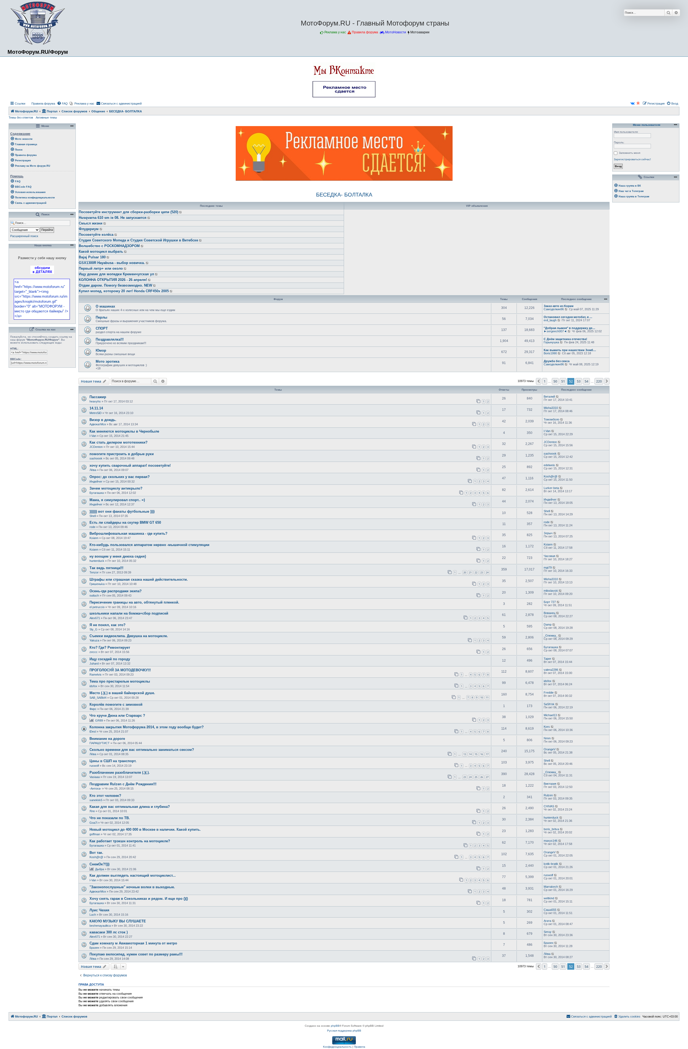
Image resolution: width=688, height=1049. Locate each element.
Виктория (550, 783)
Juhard (94, 663)
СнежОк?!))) (99, 864)
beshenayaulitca (100, 925)
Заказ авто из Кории (559, 306)
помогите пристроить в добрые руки (121, 454)
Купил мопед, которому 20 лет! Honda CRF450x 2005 (124, 291)
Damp (547, 624)
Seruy (547, 931)
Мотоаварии (419, 32)
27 (487, 777)
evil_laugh (550, 320)
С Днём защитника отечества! (565, 339)
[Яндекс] (638, 103)
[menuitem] (41, 103)
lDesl (92, 731)
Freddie (549, 692)
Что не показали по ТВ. (109, 818)
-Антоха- (95, 788)
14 (470, 754)
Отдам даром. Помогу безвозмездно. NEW (115, 285)
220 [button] (599, 381)
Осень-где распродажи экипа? (115, 591)
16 (481, 754)
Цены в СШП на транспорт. (113, 761)
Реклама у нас (335, 32)
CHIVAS (549, 806)
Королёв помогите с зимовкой (115, 704)
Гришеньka (97, 584)
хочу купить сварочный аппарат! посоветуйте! (130, 465)
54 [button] (586, 381)
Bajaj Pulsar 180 (92, 257)
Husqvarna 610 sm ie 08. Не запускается (112, 218)
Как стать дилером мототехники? (118, 442)
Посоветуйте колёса (96, 235)
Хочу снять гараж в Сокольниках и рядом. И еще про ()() (138, 899)
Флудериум (89, 229)
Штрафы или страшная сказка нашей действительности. (138, 579)
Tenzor (94, 572)
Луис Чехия (99, 910)
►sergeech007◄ (555, 331)
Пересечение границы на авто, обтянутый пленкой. (134, 602)
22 (476, 572)
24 (487, 572)
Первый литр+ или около (101, 268)
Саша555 (550, 909)
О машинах (105, 306)
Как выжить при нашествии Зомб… (570, 350)
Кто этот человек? (105, 796)
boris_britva (551, 829)
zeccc (93, 652)
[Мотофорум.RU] (38, 23)
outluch (94, 595)
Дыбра (99, 869)
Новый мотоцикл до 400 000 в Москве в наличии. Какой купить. (145, 829)
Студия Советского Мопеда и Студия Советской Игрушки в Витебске (138, 240)
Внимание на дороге (107, 739)
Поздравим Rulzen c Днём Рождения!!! (122, 784)
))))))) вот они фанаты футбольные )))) (122, 511)
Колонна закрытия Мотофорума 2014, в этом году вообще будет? (146, 727)
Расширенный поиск (24, 236)
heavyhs (95, 401)
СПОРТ (102, 328)
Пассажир (97, 397)
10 (481, 697)
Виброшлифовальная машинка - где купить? (128, 533)
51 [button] (563, 381)
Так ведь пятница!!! (106, 568)
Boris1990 (550, 353)
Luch (92, 914)
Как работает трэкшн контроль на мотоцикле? (129, 841)
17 (487, 754)
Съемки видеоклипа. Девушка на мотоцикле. (128, 636)
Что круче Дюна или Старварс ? (117, 715)
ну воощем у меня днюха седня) (117, 556)
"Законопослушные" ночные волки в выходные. (132, 887)
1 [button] (545, 381)
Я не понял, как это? (107, 625)
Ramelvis (95, 674)
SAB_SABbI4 (97, 697)
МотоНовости (395, 32)
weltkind (549, 898)
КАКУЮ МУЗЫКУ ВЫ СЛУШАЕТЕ (117, 921)
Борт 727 (550, 602)
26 (481, 777)
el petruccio (97, 607)
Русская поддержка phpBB (344, 1030)
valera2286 (551, 669)
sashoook (95, 458)
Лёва (92, 470)
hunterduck (96, 560)
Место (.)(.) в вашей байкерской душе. (122, 693)
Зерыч (548, 533)
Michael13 (550, 715)
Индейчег (95, 481)
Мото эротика (107, 361)
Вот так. (96, 853)
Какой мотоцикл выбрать (101, 251)
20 (464, 572)
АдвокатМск (97, 424)
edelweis (549, 465)
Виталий (549, 396)
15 (476, 754)
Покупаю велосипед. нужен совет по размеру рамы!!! (135, 954)
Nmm (547, 738)
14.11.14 (96, 408)
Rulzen (548, 795)
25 (476, 777)
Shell (92, 516)
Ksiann (93, 538)
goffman (94, 834)
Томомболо (551, 419)
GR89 (99, 720)
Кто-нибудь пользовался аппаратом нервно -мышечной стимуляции (149, 545)
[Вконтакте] (632, 103)
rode (92, 527)
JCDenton (96, 446)
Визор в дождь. (102, 420)
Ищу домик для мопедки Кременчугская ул (116, 274)
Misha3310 (551, 407)
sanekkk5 (95, 800)
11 (487, 697)
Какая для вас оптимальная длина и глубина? (129, 807)
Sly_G (93, 629)
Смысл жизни (90, 223)
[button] (538, 381)
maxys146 (550, 840)
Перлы (101, 317)
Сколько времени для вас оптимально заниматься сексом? (141, 750)
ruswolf (94, 765)
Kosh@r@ (550, 476)
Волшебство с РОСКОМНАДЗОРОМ (109, 246)
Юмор (101, 350)
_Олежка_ (550, 635)
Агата (547, 920)
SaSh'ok (549, 704)
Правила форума (365, 32)
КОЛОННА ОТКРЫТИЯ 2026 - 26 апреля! (113, 280)
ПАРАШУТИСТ (99, 743)
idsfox (93, 686)
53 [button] (578, 381)
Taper (547, 658)
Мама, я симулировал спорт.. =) (117, 500)
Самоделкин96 (554, 309)
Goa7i (93, 822)
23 (481, 572)
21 (470, 572)
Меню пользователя (646, 125)
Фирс (92, 709)
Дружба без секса (556, 361)
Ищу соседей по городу (109, 659)
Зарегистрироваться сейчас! (632, 159)
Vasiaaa (94, 777)
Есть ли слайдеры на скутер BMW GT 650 (125, 522)
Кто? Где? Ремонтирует (109, 647)
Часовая (549, 556)
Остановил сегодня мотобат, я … (568, 317)
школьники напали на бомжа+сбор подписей (128, 613)
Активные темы (46, 117)
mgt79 (548, 567)
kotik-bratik (551, 863)
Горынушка (551, 342)
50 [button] (555, 381)
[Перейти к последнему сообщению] (180, 212)
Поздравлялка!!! (110, 339)
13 (464, 754)
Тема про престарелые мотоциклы (119, 681)
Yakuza (94, 640)
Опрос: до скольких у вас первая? (119, 477)
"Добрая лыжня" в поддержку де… (569, 328)
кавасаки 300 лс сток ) (108, 932)
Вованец (549, 613)
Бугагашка (96, 492)
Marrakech (551, 886)
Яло (92, 811)
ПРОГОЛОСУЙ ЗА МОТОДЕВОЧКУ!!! (120, 670)
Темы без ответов (21, 117)
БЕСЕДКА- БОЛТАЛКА (344, 195)
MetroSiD (95, 413)
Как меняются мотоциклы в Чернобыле (124, 431)
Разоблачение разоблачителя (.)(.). (119, 772)
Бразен (94, 947)
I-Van (92, 435)
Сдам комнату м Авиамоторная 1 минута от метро (133, 943)
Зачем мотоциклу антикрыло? (115, 488)
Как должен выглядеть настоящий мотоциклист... (132, 875)
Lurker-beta (551, 488)
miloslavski (551, 590)
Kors (547, 726)
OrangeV (550, 749)
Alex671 (94, 618)
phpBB (335, 1025)
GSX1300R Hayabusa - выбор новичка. (112, 263)
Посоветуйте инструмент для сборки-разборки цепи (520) (128, 212)
